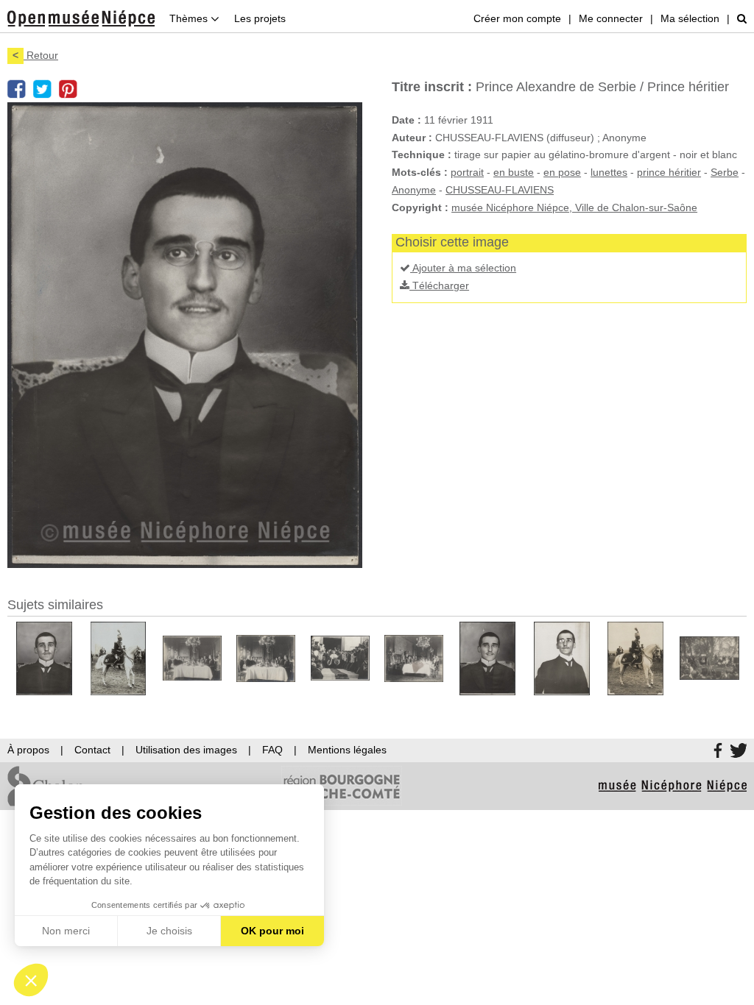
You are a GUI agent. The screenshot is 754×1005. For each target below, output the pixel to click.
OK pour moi (272, 931)
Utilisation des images (186, 750)
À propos (28, 750)
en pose (562, 172)
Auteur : (412, 137)
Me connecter (611, 18)
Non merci (66, 931)
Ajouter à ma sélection (463, 268)
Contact (92, 750)
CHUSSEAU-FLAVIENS (499, 190)
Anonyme (414, 190)
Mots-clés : (420, 172)
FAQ (272, 750)
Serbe (725, 172)
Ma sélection (689, 18)
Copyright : (420, 207)
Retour (35, 55)
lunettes (609, 172)
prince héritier (669, 172)
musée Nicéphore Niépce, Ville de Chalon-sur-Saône (574, 207)
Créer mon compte (517, 18)
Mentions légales (347, 750)
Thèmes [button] (190, 18)
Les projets (260, 18)
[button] (31, 980)
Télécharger (439, 285)
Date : (406, 120)
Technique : (421, 154)
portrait (467, 172)
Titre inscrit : (432, 86)
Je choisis (169, 931)
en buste (513, 172)
